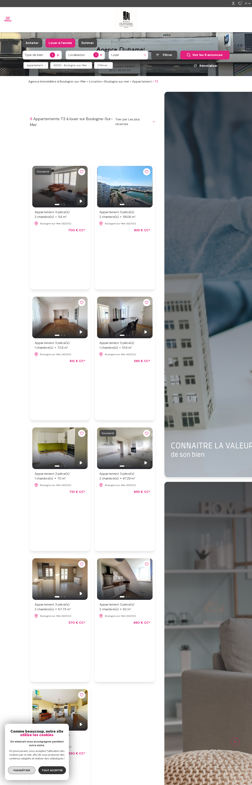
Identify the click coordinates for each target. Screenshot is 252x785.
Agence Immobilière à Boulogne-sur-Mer (57, 81)
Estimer (88, 43)
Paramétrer (21, 770)
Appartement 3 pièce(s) (52, 214)
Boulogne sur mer (116, 81)
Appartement (142, 81)
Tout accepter (52, 770)
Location (95, 81)
